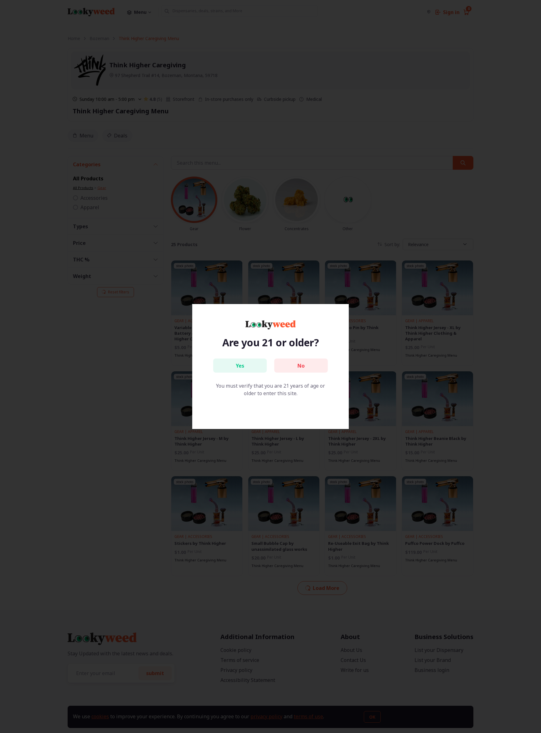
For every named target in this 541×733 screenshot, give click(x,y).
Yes (240, 365)
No (301, 365)
